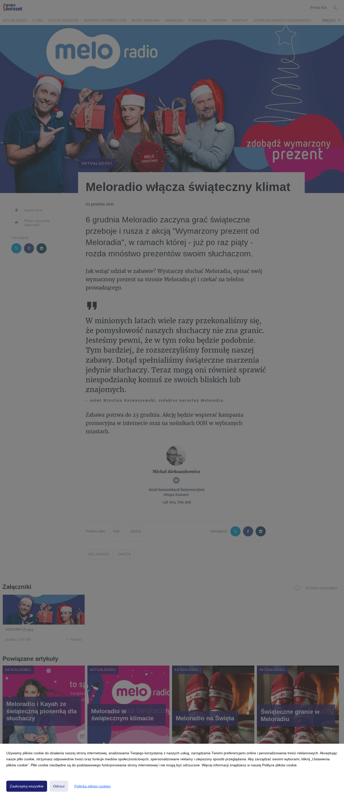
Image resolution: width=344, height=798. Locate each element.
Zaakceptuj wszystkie (27, 786)
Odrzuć (59, 786)
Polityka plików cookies (92, 786)
